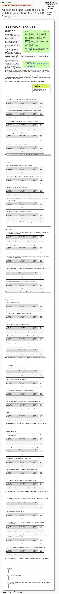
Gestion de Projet (28, 63)
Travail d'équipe (42, 65)
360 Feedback (14, 5)
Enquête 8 (27, 42)
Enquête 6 (27, 40)
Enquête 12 (27, 51)
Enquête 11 (27, 49)
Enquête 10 (27, 48)
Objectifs (34, 63)
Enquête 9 (27, 45)
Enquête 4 (27, 37)
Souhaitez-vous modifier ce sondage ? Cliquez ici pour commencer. (39, 88)
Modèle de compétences (25, 5)
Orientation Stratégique (30, 66)
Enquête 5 (27, 38)
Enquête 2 (27, 34)
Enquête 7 (27, 41)
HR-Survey (7, 5)
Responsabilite (36, 65)
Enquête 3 (27, 36)
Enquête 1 (27, 33)
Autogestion (39, 63)
